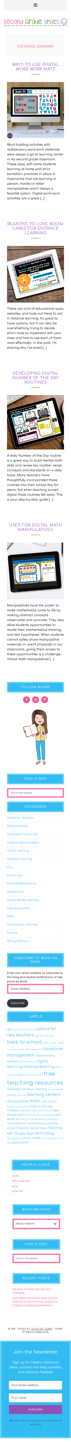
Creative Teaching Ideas (23, 842)
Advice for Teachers (20, 817)
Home (15, 1176)
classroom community (29, 1049)
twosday (27, 1138)
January (22, 1095)
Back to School (17, 826)
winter (37, 1138)
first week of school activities (27, 1075)
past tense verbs (28, 1111)
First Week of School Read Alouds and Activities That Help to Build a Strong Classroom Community (35, 1302)
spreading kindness (27, 1119)
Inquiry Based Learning (23, 900)
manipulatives (18, 1101)
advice (32, 1030)
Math (10, 916)
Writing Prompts (18, 941)
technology (45, 1133)
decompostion (28, 1062)
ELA (9, 867)
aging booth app (43, 1036)
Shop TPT (17, 1191)
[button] (35, 5)
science (22, 1114)
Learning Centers (18, 908)
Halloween (14, 1089)
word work (20, 1142)
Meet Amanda (21, 1181)
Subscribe (17, 1003)
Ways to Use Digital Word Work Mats (35, 66)
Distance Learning (19, 859)
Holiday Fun (15, 891)
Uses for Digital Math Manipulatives (35, 527)
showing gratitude (43, 1115)
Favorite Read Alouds (22, 883)
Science (12, 932)
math (35, 1101)
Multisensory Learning (22, 924)
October (13, 1110)
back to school (24, 1042)
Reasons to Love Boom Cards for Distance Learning (35, 228)
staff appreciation (49, 1119)
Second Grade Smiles (35, 27)
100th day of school (17, 1030)
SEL (30, 1115)
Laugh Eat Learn (41, 1329)
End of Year (15, 875)
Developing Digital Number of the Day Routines (35, 378)
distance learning (39, 1067)
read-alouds (45, 1111)
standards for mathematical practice (32, 1123)
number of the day (40, 1106)
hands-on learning (34, 1089)
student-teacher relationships (27, 1128)
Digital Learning (18, 850)
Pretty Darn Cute (37, 1332)
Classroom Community (22, 834)
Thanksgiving (14, 1138)
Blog (15, 1186)
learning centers (43, 1095)
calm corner (49, 1043)
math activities (49, 1102)
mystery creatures (17, 1106)
